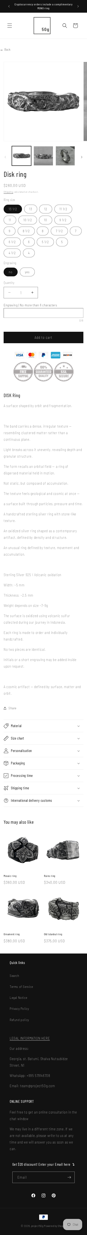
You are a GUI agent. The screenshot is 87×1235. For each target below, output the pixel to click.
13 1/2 (13, 209)
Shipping (8, 191)
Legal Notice (18, 997)
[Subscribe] (69, 1177)
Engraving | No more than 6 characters (30, 305)
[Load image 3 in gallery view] (65, 156)
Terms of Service (21, 986)
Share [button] (12, 708)
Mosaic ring (10, 875)
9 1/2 (62, 220)
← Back (5, 49)
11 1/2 (63, 209)
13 (30, 209)
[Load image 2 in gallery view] (43, 156)
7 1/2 (59, 231)
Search (14, 976)
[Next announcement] (78, 6)
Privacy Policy (19, 1008)
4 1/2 (12, 253)
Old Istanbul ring (53, 934)
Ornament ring (12, 934)
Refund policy (19, 1020)
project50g (37, 1225)
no (11, 272)
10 (45, 220)
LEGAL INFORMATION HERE (30, 1038)
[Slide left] (5, 157)
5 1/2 (45, 242)
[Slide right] (81, 157)
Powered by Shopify (55, 1225)
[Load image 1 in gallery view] (21, 156)
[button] (9, 25)
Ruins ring (49, 875)
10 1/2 (27, 220)
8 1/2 (26, 231)
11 (10, 220)
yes (27, 272)
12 (45, 209)
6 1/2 (12, 242)
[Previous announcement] (9, 6)
